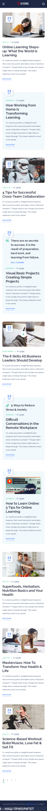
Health (5, 42)
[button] (43, 4)
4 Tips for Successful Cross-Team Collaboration (23, 194)
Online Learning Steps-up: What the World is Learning (21, 51)
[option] (23, 170)
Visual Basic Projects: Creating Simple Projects (23, 277)
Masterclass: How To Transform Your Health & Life (22, 667)
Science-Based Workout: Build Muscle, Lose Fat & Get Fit (22, 743)
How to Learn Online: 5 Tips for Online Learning (22, 507)
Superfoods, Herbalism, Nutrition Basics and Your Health (22, 590)
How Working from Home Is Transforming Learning (21, 111)
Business (10, 101)
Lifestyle (6, 188)
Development (8, 352)
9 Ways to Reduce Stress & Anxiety (20, 407)
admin (16, 42)
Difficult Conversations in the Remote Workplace (22, 424)
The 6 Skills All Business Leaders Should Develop (22, 358)
